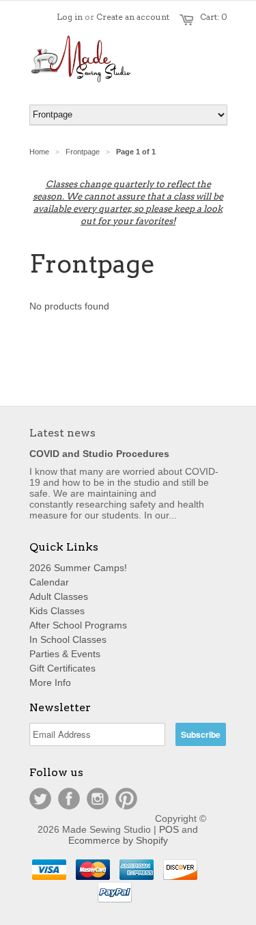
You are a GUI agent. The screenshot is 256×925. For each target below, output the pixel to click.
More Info (50, 682)
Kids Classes (57, 610)
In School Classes (67, 639)
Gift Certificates (62, 668)
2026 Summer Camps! (78, 567)
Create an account (132, 17)
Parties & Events (64, 653)
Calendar (49, 582)
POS (169, 829)
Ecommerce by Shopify (118, 840)
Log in (70, 17)
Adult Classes (58, 596)
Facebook (69, 799)
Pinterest (126, 799)
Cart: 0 (213, 17)
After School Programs (78, 625)
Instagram (98, 799)
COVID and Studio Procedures (99, 453)
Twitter (40, 799)
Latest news (62, 432)
